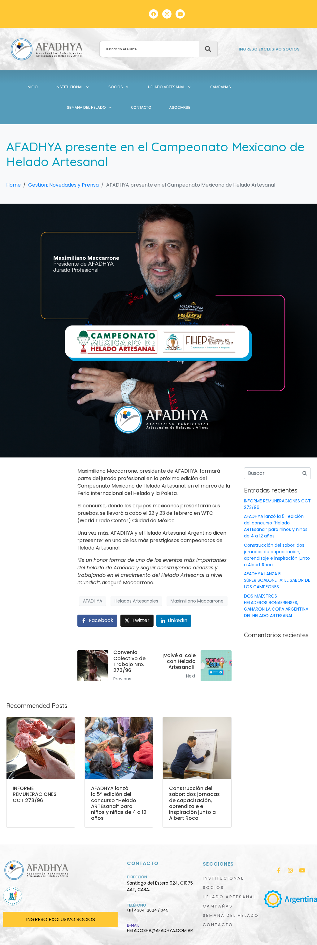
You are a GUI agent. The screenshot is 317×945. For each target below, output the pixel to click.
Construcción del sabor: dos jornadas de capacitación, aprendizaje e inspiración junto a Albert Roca (277, 555)
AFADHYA (92, 601)
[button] (73, 87)
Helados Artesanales (136, 601)
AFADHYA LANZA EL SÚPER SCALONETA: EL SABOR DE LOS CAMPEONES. (277, 580)
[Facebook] (153, 14)
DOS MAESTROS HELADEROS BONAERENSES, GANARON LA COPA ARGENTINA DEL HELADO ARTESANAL (276, 606)
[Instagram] (167, 14)
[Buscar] (208, 49)
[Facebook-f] (278, 870)
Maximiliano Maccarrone (197, 601)
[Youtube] (180, 14)
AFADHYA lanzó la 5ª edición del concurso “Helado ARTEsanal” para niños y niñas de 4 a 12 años (275, 526)
